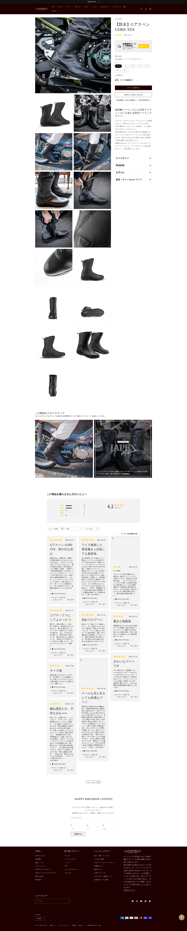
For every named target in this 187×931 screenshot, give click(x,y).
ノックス (67, 862)
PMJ (66, 866)
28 (118, 70)
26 (125, 66)
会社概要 (38, 859)
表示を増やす (95, 594)
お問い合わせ (39, 876)
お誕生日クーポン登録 (101, 879)
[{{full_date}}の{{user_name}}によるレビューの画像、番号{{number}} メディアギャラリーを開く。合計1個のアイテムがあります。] (125, 550)
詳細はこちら (144, 46)
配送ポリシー (82, 925)
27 (140, 66)
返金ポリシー (53, 925)
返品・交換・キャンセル (102, 855)
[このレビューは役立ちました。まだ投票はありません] (68, 600)
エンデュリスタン (70, 859)
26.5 (132, 66)
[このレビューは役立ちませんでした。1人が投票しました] (71, 693)
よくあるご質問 (99, 859)
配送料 (119, 59)
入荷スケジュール (99, 873)
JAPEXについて (40, 855)
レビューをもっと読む (93, 782)
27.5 (147, 66)
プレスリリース (40, 866)
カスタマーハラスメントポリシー (104, 862)
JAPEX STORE (43, 925)
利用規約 (74, 925)
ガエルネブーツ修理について (103, 876)
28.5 (125, 70)
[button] (60, 7)
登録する (78, 834)
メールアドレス (76, 818)
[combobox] (73, 528)
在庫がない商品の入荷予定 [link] (133, 95)
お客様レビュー (99, 866)
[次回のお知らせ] (151, 2)
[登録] (68, 901)
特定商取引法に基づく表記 (94, 925)
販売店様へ (38, 879)
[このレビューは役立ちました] (131, 605)
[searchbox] (53, 528)
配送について (98, 869)
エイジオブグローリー (72, 869)
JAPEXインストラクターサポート (45, 873)
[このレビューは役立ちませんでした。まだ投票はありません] (71, 600)
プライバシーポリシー (64, 925)
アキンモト (68, 873)
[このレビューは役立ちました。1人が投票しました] (100, 604)
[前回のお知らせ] (36, 2)
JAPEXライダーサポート (43, 869)
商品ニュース (39, 862)
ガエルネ (67, 855)
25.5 (118, 66)
